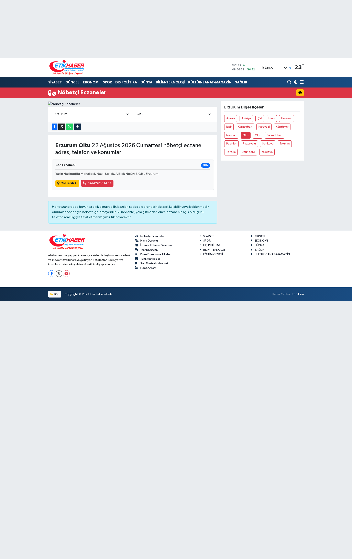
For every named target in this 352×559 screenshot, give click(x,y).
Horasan (286, 118)
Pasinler (231, 143)
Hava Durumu (149, 240)
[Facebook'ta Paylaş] (54, 127)
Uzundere (248, 151)
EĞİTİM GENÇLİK (213, 254)
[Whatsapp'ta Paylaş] (69, 127)
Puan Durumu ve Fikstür (155, 254)
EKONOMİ (91, 82)
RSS (56, 294)
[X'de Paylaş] (61, 127)
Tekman (284, 143)
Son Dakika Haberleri (154, 263)
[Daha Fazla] (77, 127)
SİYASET (55, 82)
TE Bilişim (298, 294)
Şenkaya (267, 143)
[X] (59, 273)
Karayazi (264, 126)
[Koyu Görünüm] (295, 82)
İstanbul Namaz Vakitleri (156, 245)
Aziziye (246, 118)
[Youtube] (66, 273)
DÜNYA (146, 82)
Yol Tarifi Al (69, 183)
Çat (259, 118)
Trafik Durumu (149, 249)
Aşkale (230, 118)
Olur (258, 135)
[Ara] (289, 82)
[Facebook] (51, 273)
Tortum (231, 151)
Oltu (246, 135)
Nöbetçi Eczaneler (152, 236)
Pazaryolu (249, 143)
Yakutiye (267, 151)
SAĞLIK (241, 82)
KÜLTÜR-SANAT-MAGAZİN (210, 82)
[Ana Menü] (301, 82)
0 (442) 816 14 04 (100, 183)
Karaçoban (245, 126)
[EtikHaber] (67, 67)
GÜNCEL (72, 82)
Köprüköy (282, 126)
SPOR (107, 82)
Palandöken (274, 135)
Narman (231, 135)
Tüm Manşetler (150, 258)
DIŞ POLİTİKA (126, 82)
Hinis (271, 118)
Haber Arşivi (148, 267)
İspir (229, 126)
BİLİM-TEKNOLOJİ (170, 82)
